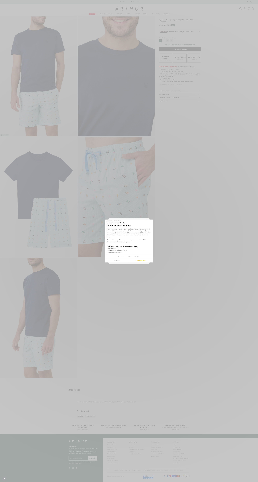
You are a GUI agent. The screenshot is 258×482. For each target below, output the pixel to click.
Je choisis (117, 260)
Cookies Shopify (112, 248)
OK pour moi (141, 260)
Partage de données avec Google (117, 250)
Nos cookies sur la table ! (115, 252)
